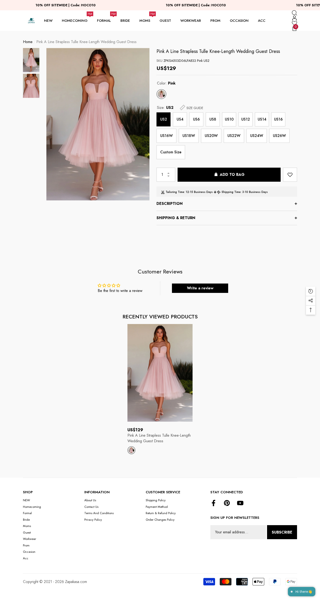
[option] (97, 124)
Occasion (239, 20)
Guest (165, 20)
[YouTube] (240, 503)
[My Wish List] (294, 23)
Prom (215, 20)
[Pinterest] (227, 503)
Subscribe (282, 532)
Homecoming (75, 20)
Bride (125, 20)
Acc (261, 20)
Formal (104, 20)
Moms (144, 20)
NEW (48, 20)
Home (28, 41)
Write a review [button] (200, 288)
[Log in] (294, 18)
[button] (294, 12)
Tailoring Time (175, 192)
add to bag (232, 174)
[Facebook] (213, 503)
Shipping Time (231, 192)
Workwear (190, 20)
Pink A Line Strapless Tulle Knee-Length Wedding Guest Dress (218, 51)
